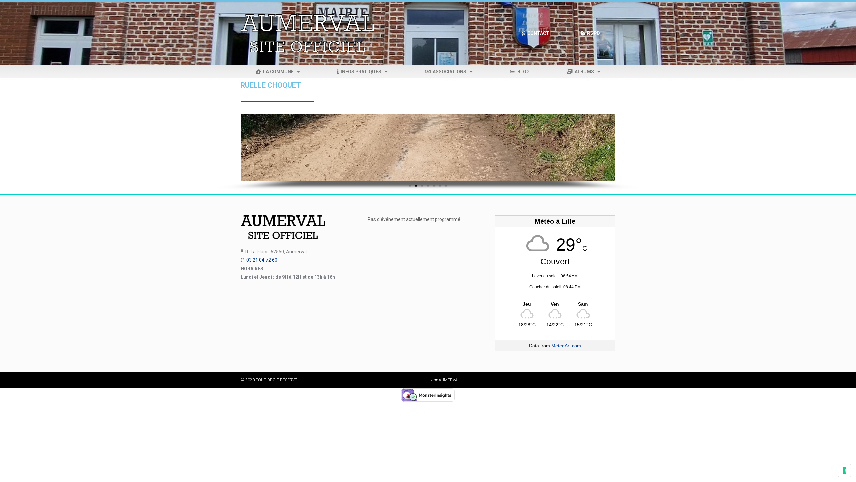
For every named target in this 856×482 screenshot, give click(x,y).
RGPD (592, 33)
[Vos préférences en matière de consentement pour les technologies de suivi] (844, 470)
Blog (522, 71)
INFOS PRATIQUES (360, 71)
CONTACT (537, 33)
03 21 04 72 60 (261, 260)
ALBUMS (583, 71)
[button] (247, 147)
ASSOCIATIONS (448, 71)
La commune (277, 71)
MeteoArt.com (566, 345)
